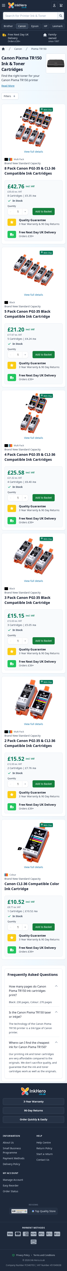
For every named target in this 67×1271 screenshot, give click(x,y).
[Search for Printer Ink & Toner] (60, 16)
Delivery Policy (11, 1164)
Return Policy (44, 1148)
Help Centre (43, 1142)
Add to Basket (45, 212)
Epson (35, 26)
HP (45, 26)
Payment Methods (13, 1158)
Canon (22, 26)
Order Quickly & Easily (33, 1119)
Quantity (12, 206)
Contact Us (42, 1159)
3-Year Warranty (34, 1101)
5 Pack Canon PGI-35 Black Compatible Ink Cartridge (27, 314)
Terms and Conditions (44, 1255)
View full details (33, 151)
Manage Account (13, 1179)
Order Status (10, 1191)
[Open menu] (3, 5)
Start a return (44, 1154)
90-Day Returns (33, 1110)
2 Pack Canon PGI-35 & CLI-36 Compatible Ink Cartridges (29, 743)
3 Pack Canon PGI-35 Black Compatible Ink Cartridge (27, 600)
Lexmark (58, 26)
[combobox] (33, 16)
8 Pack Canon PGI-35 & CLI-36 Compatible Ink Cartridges (29, 171)
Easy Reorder (11, 1185)
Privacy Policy (23, 1255)
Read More (7, 85)
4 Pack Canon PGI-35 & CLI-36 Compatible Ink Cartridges (29, 457)
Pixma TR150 (38, 49)
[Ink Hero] (17, 5)
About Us (8, 1142)
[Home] (3, 49)
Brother (8, 26)
